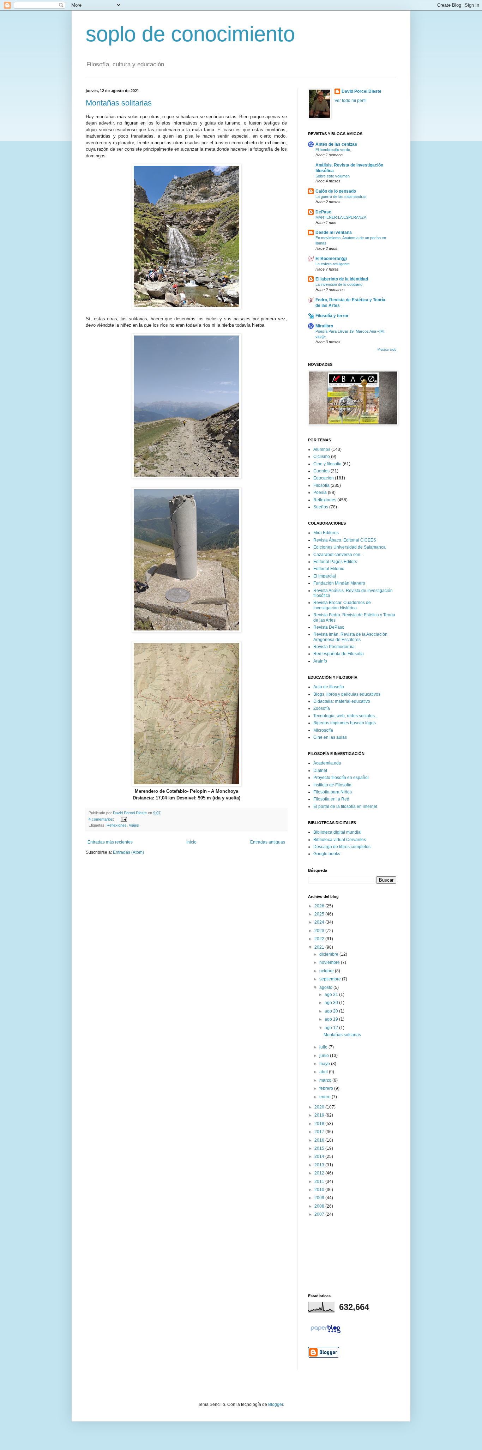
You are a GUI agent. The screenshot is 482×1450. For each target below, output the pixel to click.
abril (324, 1071)
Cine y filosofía (327, 463)
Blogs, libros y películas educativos (346, 694)
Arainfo (320, 661)
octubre (327, 970)
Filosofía (321, 485)
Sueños (320, 507)
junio (324, 1055)
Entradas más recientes (110, 842)
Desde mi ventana (333, 232)
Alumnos (321, 449)
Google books (326, 853)
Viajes (134, 825)
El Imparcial (324, 576)
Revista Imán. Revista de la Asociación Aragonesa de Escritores (350, 637)
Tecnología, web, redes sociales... (345, 715)
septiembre (330, 979)
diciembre (329, 954)
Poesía (320, 492)
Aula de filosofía (328, 686)
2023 (319, 930)
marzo (325, 1080)
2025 (319, 914)
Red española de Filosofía (338, 653)
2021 (319, 947)
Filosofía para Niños (332, 792)
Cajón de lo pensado (335, 191)
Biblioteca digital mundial (337, 832)
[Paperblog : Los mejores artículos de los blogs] (325, 1333)
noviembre (330, 962)
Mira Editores (326, 532)
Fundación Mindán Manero (339, 583)
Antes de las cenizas (336, 144)
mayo (325, 1063)
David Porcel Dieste (361, 91)
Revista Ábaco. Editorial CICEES (344, 540)
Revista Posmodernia (334, 646)
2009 (319, 1197)
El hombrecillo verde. (333, 149)
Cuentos (321, 471)
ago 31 (332, 994)
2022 (319, 938)
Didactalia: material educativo (341, 701)
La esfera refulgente (332, 264)
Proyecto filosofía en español (341, 777)
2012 (319, 1173)
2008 (319, 1206)
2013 (319, 1164)
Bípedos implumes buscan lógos (344, 722)
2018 (319, 1123)
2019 (319, 1115)
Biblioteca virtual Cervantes (339, 839)
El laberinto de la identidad (341, 279)
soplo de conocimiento (190, 34)
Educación (323, 478)
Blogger (275, 1404)
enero (325, 1096)
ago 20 (332, 1011)
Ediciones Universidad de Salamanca (349, 547)
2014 (319, 1156)
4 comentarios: (102, 819)
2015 (319, 1148)
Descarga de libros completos (341, 846)
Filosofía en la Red (331, 799)
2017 (319, 1131)
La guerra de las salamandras (341, 196)
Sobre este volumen (332, 176)
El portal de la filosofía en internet (345, 806)
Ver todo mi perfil (351, 100)
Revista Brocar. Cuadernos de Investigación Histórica (342, 605)
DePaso (323, 212)
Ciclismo (321, 456)
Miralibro (324, 326)
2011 (319, 1181)
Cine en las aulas (330, 737)
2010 (319, 1189)
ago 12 (332, 1027)
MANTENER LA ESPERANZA (340, 217)
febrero (326, 1088)
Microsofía (323, 730)
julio (324, 1047)
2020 (319, 1107)
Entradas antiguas (267, 842)
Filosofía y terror (332, 315)
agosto (326, 987)
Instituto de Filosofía (332, 785)
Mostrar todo (387, 349)
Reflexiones (117, 825)
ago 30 (332, 1002)
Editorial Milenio (328, 568)
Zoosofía (321, 708)
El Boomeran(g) (331, 258)
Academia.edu (327, 763)
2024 (319, 922)
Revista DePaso (328, 627)
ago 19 (332, 1019)
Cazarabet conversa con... (338, 554)
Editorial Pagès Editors (335, 561)
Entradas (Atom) (128, 852)
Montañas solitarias (119, 102)
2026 (319, 906)
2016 (319, 1140)
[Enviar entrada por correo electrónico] (123, 819)
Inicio (191, 842)
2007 (319, 1214)
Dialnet (320, 770)
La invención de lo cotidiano (338, 284)
